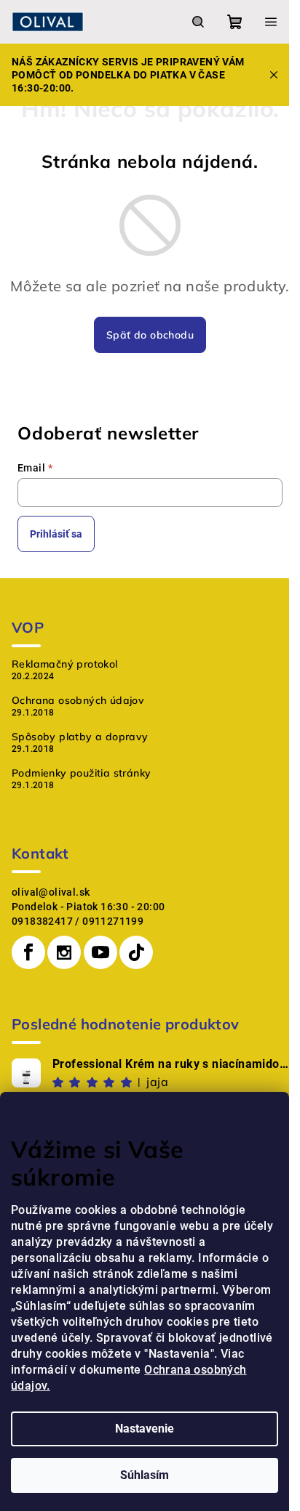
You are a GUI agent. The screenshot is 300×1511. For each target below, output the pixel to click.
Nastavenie (144, 1428)
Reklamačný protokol (65, 664)
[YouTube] (100, 952)
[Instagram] (64, 952)
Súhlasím (144, 1475)
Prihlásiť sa (56, 534)
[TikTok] (136, 952)
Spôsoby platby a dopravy (80, 737)
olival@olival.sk (51, 892)
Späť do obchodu (150, 334)
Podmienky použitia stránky (81, 773)
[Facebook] (28, 952)
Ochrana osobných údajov (78, 700)
